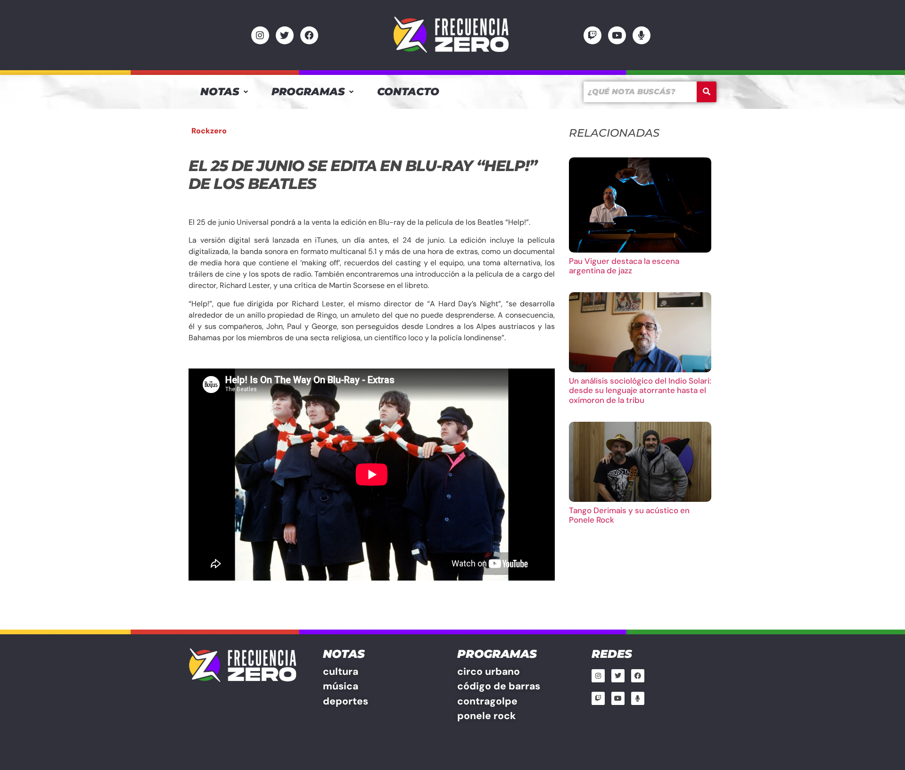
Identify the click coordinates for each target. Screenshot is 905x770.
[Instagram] (260, 35)
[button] (224, 92)
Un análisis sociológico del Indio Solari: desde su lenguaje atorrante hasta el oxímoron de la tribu (640, 390)
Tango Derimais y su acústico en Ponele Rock (629, 515)
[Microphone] (641, 35)
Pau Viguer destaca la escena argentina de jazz (624, 266)
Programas (308, 91)
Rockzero (209, 131)
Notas (219, 91)
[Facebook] (309, 35)
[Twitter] (285, 35)
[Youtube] (617, 35)
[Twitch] (592, 35)
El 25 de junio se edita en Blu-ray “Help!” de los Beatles (363, 174)
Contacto (408, 91)
